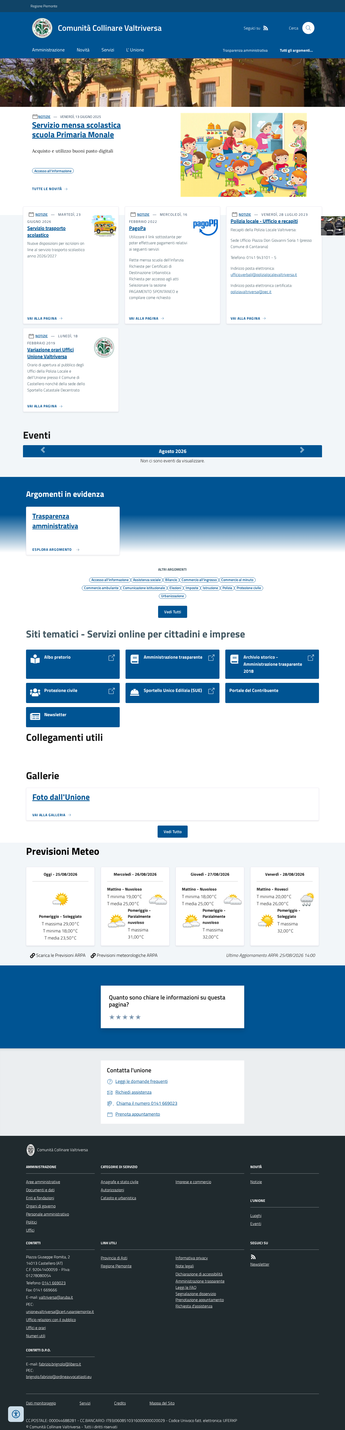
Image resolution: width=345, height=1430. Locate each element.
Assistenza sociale (147, 579)
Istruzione (210, 588)
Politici (31, 1222)
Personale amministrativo (47, 1214)
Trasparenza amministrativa (245, 50)
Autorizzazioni (112, 1190)
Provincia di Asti (114, 1258)
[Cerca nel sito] (306, 28)
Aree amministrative (43, 1182)
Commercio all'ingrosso (199, 579)
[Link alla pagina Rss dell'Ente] (253, 1257)
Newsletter (259, 1264)
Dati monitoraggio (41, 1403)
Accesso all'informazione (110, 579)
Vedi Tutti (172, 612)
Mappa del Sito (162, 1403)
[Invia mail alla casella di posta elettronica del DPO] (60, 1364)
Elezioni (175, 588)
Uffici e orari (36, 1328)
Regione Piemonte (44, 6)
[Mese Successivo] (302, 450)
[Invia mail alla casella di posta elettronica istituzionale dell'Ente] (56, 1297)
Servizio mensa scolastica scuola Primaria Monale (76, 129)
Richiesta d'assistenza (194, 1306)
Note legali (185, 1266)
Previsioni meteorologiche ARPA (127, 955)
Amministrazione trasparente (200, 1281)
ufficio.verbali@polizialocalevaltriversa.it (264, 274)
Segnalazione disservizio (196, 1294)
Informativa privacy (192, 1258)
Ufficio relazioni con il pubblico (51, 1320)
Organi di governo (41, 1206)
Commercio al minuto (237, 579)
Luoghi (255, 1215)
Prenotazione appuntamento (200, 1300)
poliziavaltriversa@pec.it (251, 292)
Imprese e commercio (193, 1182)
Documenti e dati (40, 1190)
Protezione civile (249, 588)
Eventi (255, 1224)
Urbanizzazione (172, 596)
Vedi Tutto (173, 832)
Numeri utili (35, 1336)
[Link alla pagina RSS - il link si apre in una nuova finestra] (266, 28)
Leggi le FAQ (186, 1287)
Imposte (192, 588)
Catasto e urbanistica (118, 1198)
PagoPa (137, 228)
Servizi (108, 49)
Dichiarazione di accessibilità (199, 1274)
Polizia (227, 588)
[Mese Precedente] (43, 450)
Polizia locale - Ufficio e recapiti (264, 221)
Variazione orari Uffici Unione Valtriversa (50, 353)
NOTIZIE (44, 116)
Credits (120, 1403)
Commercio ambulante (101, 588)
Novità (83, 49)
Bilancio (171, 579)
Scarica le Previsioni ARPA (60, 955)
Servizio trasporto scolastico (46, 231)
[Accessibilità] (16, 1414)
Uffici (30, 1230)
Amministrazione (48, 49)
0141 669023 (54, 1283)
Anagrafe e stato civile (119, 1182)
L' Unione (135, 49)
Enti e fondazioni (40, 1198)
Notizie (256, 1182)
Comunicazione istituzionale (144, 588)
